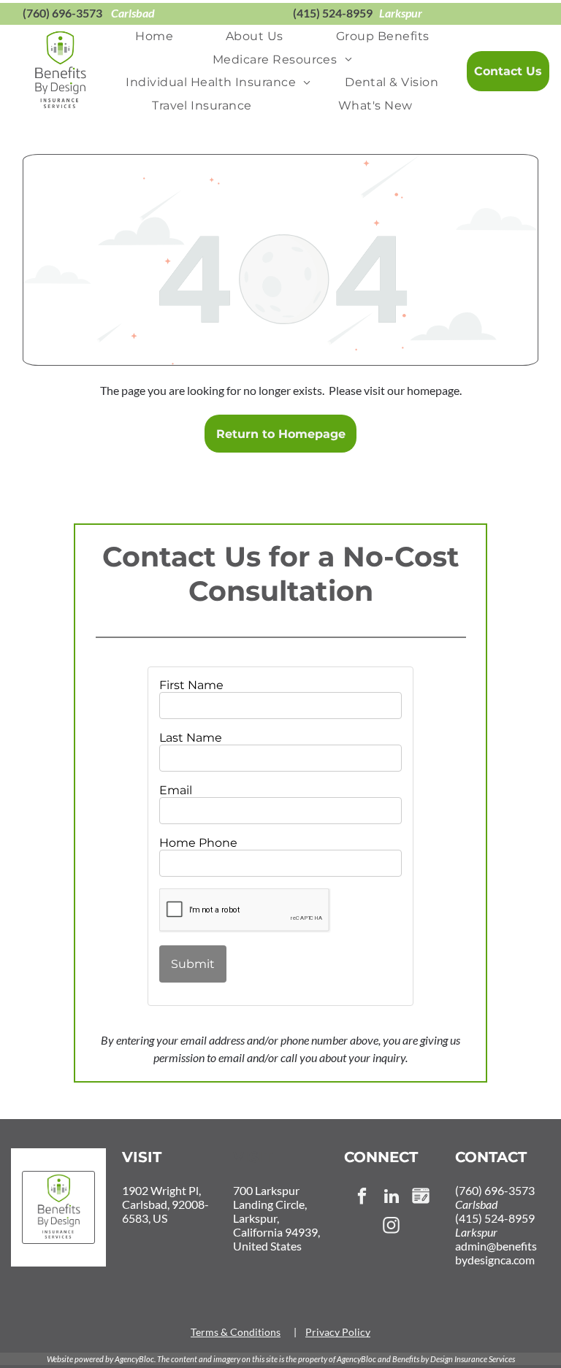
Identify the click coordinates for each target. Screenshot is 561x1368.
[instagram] (391, 1227)
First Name (191, 685)
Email (175, 790)
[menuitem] (154, 36)
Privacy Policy (337, 1332)
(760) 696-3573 (62, 13)
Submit (193, 964)
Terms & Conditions (235, 1332)
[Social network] (420, 1198)
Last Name (190, 738)
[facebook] (362, 1198)
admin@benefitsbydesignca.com (496, 1253)
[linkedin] (391, 1198)
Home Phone (198, 843)
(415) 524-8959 (333, 13)
